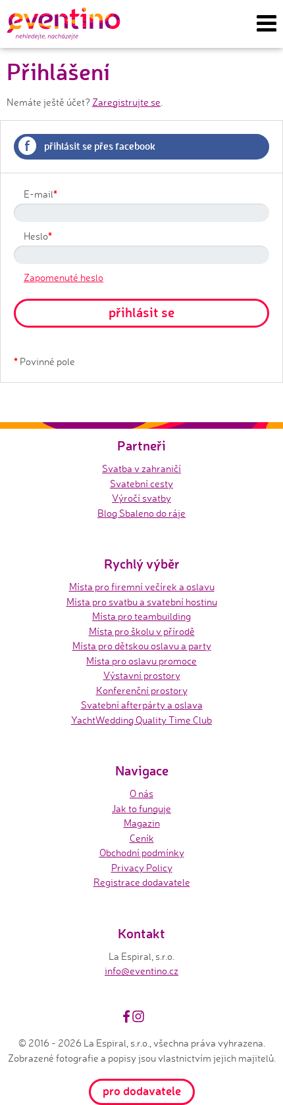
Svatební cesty (141, 483)
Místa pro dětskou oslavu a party (141, 645)
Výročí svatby (141, 498)
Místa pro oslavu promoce (141, 661)
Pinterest (153, 1016)
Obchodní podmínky (141, 852)
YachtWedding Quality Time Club (141, 720)
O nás (141, 793)
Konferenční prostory (142, 690)
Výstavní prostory (141, 675)
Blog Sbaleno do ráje (141, 513)
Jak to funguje (141, 808)
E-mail (40, 193)
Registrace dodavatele (141, 882)
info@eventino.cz (141, 970)
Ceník (142, 838)
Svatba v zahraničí (141, 468)
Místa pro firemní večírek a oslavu (142, 586)
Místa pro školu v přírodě (142, 631)
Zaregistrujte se (126, 102)
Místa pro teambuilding (141, 616)
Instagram (138, 1016)
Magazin (142, 823)
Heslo (38, 235)
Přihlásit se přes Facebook (89, 145)
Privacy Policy (141, 867)
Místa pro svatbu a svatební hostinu (141, 602)
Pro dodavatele (142, 1090)
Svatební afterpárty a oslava (142, 705)
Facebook (126, 1016)
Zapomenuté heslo (63, 277)
